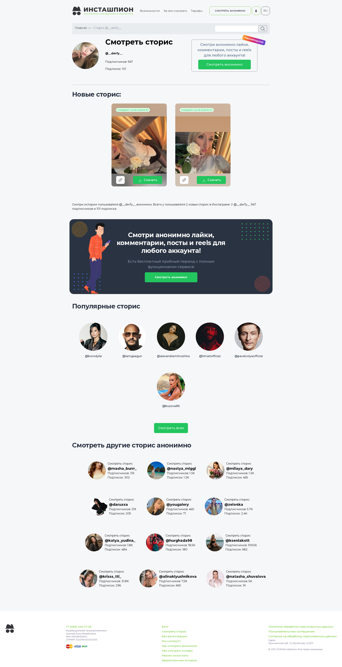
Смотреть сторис (174, 631)
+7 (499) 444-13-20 (79, 626)
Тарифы (196, 10)
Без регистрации (174, 636)
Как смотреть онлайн (177, 650)
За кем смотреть (175, 10)
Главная (81, 28)
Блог (165, 626)
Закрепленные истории (179, 660)
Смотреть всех (171, 428)
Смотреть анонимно (224, 64)
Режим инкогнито (175, 655)
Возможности (150, 10)
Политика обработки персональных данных (300, 626)
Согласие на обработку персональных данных (302, 636)
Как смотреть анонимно (179, 646)
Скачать (150, 180)
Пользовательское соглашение (291, 631)
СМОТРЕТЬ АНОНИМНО (230, 10)
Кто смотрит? (171, 641)
